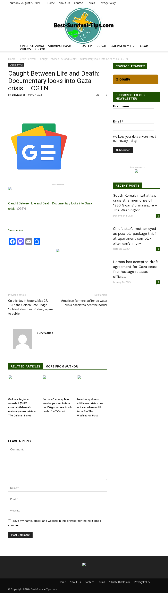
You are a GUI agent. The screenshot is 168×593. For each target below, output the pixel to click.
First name (121, 106)
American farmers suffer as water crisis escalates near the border (84, 303)
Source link (15, 230)
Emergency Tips (123, 46)
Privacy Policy (107, 3)
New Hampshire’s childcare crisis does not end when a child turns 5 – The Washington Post (90, 407)
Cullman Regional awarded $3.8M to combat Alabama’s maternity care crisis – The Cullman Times (22, 407)
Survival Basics (61, 46)
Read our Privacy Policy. (134, 139)
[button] (155, 47)
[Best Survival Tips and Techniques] (84, 25)
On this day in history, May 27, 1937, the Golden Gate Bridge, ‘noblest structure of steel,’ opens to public (30, 307)
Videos (25, 49)
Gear (144, 46)
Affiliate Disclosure (120, 582)
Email (118, 121)
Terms (91, 3)
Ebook (40, 49)
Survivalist (18, 94)
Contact (78, 3)
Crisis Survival (32, 46)
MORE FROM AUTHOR (61, 366)
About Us (64, 3)
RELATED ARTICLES (26, 366)
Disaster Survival (92, 46)
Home (51, 3)
